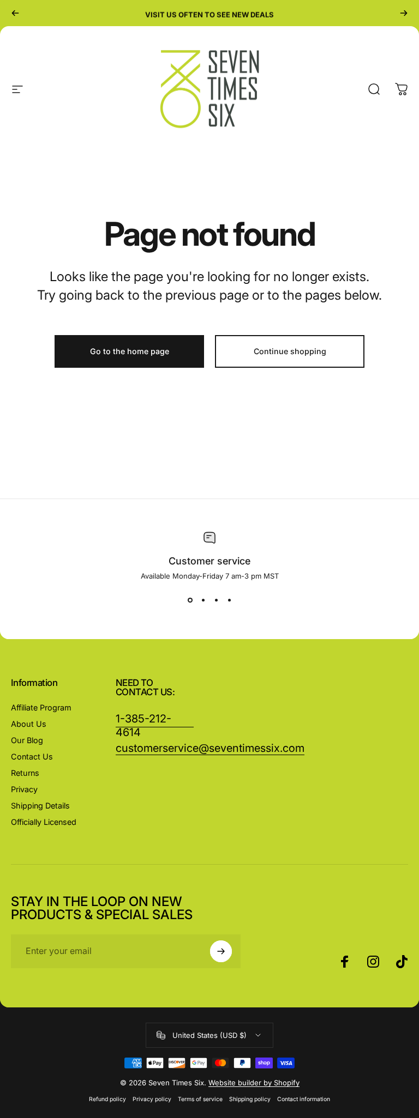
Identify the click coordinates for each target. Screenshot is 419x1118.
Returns (25, 772)
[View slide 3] (216, 599)
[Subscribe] (221, 951)
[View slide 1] (189, 599)
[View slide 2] (203, 599)
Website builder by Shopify (254, 1082)
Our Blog (27, 740)
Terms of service (200, 1099)
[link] (210, 748)
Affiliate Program (41, 707)
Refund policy (107, 1099)
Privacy (24, 789)
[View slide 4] (229, 599)
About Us (28, 723)
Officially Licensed (43, 822)
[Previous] (15, 13)
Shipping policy (250, 1099)
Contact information (303, 1099)
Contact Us (32, 756)
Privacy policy (152, 1099)
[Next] (404, 13)
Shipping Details (40, 805)
